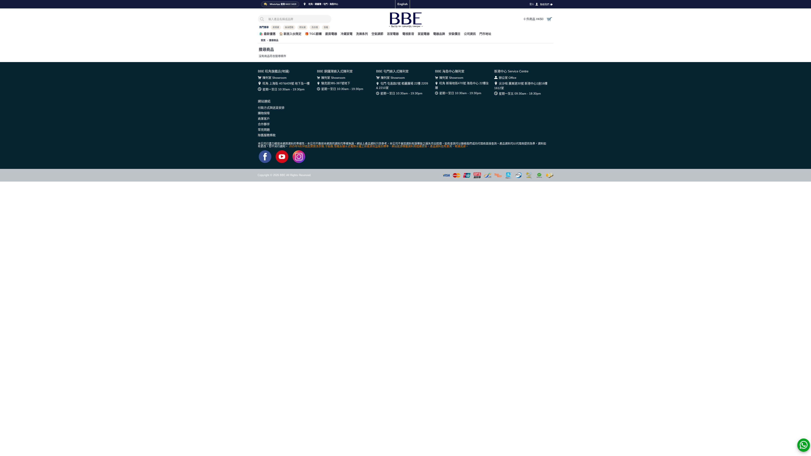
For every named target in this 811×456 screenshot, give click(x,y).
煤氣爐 (302, 27)
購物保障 (264, 113)
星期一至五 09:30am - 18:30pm (520, 93)
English (402, 4)
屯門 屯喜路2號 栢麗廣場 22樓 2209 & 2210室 (402, 85)
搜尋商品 (273, 40)
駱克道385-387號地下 (335, 83)
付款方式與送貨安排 (271, 107)
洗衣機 (315, 27)
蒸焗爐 (276, 27)
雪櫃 (326, 27)
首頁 (263, 40)
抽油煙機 (289, 27)
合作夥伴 (264, 124)
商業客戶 (264, 118)
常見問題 (264, 129)
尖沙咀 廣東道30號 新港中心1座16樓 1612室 (520, 86)
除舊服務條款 (267, 135)
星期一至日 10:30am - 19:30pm (284, 89)
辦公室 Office (507, 77)
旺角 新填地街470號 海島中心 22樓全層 (462, 85)
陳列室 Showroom (275, 77)
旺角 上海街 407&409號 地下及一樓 (286, 83)
